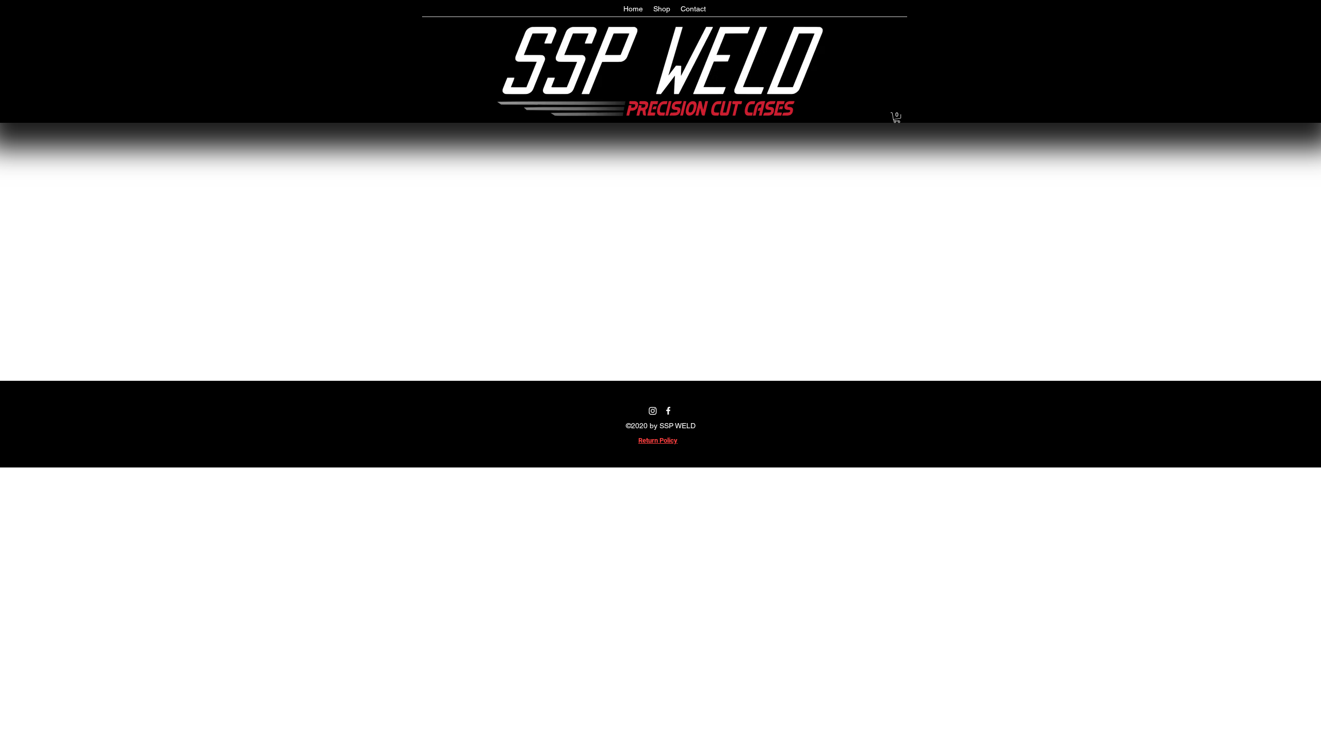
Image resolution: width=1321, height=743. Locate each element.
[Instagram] (653, 411)
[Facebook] (668, 411)
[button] (897, 117)
